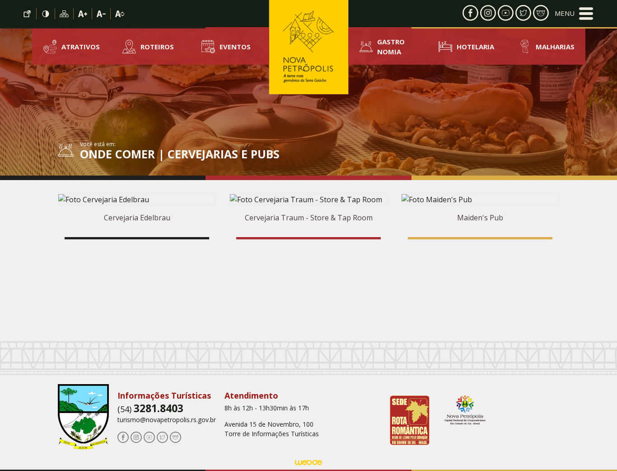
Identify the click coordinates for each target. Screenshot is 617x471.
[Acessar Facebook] (470, 12)
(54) (150, 409)
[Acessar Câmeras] (541, 12)
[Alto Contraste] (46, 13)
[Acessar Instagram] (488, 12)
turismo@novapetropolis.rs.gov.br (166, 419)
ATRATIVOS (80, 46)
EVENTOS (235, 46)
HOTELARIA (475, 46)
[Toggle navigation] (574, 13)
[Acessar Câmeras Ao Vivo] (175, 437)
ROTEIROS (157, 46)
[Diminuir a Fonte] (101, 13)
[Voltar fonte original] (120, 13)
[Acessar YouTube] (506, 12)
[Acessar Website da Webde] (308, 464)
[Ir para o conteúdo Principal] (27, 13)
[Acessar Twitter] (523, 12)
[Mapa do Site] (64, 13)
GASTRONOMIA (391, 47)
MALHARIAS (555, 46)
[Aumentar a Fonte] (83, 13)
